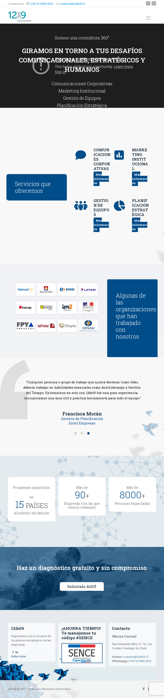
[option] (82, 397)
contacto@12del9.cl (72, 4)
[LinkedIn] (154, 3)
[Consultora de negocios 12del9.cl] (20, 16)
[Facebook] (148, 3)
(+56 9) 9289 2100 (41, 4)
